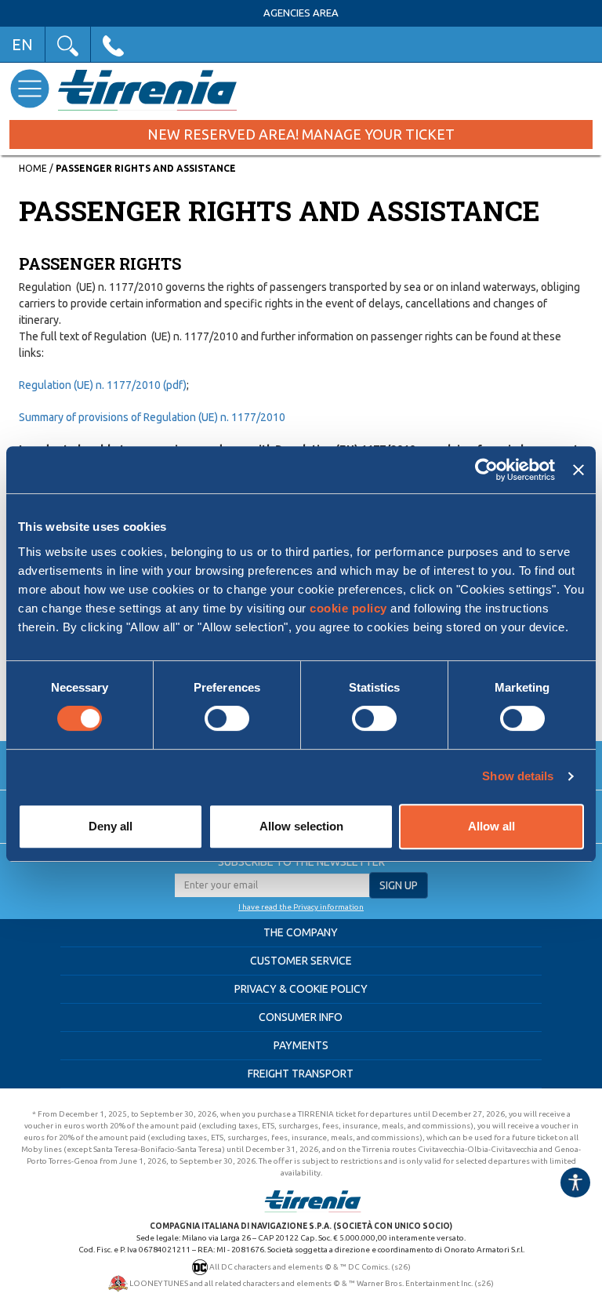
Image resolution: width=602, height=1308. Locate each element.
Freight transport (301, 1073)
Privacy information (328, 907)
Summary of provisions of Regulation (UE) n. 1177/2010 (152, 417)
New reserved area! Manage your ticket (301, 134)
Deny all (110, 826)
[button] (67, 44)
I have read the (265, 907)
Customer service (301, 960)
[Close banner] (578, 469)
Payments (301, 1045)
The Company (300, 932)
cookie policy (348, 608)
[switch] (227, 718)
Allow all (491, 826)
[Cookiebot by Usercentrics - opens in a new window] (486, 469)
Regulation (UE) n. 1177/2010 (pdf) (103, 385)
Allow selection (301, 826)
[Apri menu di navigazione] (29, 88)
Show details (517, 776)
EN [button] (22, 44)
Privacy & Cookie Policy (301, 989)
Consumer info (301, 1017)
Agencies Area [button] (301, 13)
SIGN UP (398, 885)
